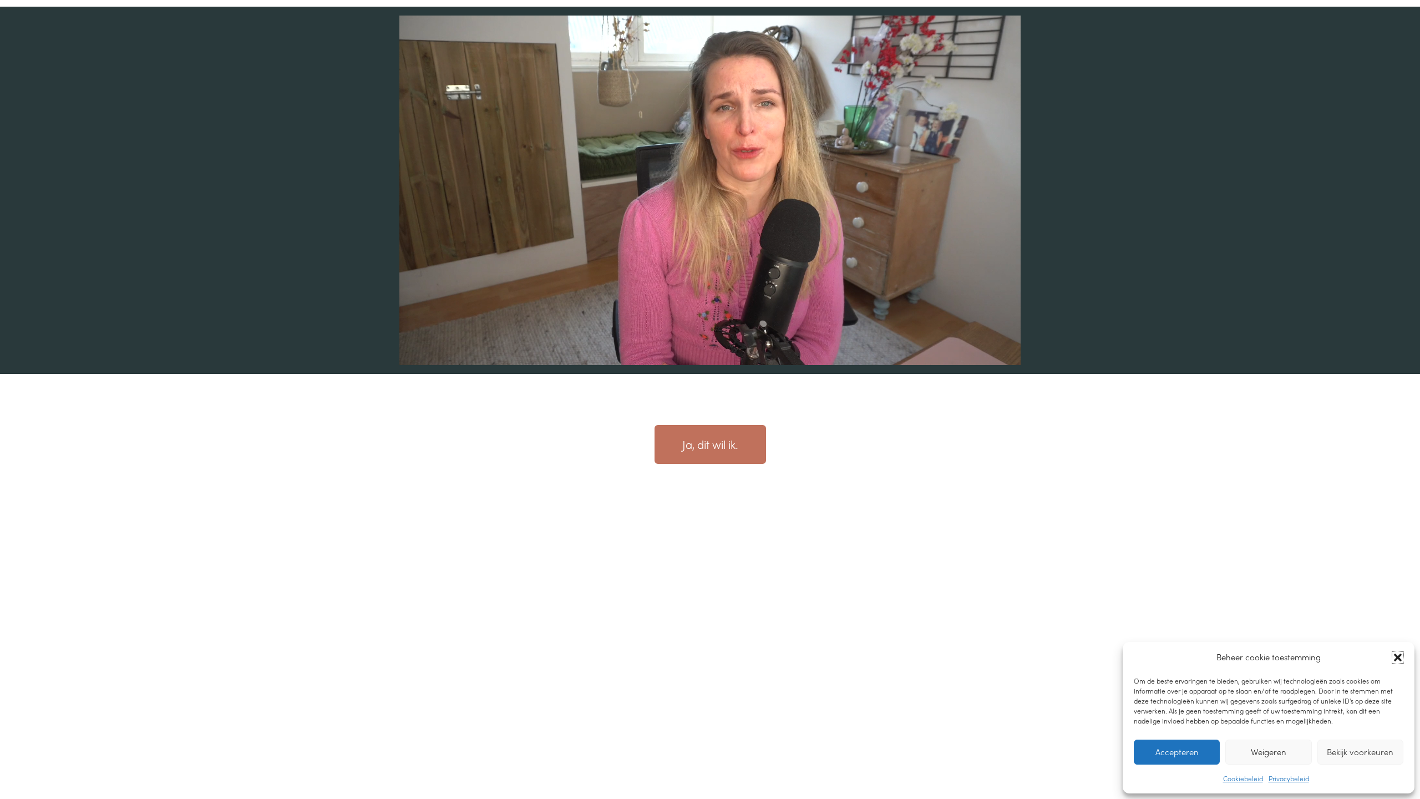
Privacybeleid (1289, 778)
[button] (1397, 657)
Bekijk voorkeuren (1360, 752)
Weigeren (1268, 752)
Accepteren (1177, 752)
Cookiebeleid (1243, 778)
